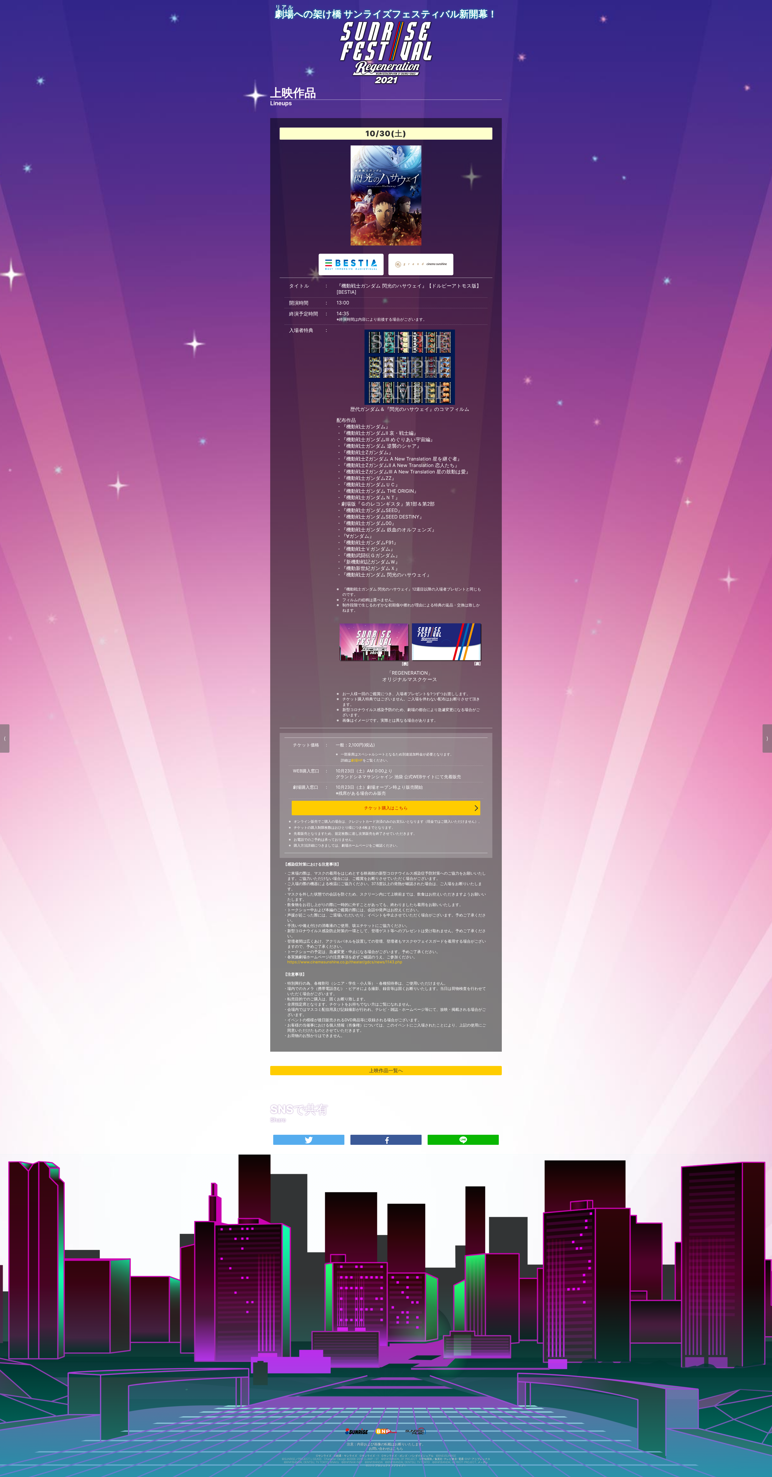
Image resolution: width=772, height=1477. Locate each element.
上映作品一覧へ (386, 1070)
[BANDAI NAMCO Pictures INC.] (386, 1435)
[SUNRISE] (356, 1435)
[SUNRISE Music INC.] (415, 1435)
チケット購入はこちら (386, 807)
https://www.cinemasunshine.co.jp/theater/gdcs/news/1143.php (344, 962)
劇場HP (357, 760)
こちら (398, 1449)
